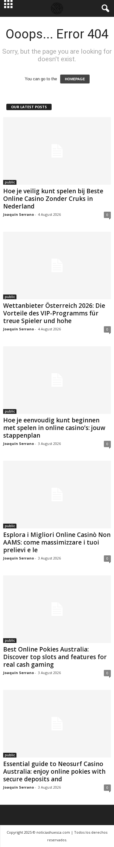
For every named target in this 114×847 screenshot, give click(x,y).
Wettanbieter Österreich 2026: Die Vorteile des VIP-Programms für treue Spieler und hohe (54, 313)
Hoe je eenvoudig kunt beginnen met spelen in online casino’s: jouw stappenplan (54, 428)
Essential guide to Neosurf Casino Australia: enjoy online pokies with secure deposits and (54, 771)
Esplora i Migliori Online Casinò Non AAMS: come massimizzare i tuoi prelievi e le (57, 542)
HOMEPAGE (75, 79)
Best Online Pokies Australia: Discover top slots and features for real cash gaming (55, 657)
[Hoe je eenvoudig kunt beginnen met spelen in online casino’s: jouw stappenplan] (57, 380)
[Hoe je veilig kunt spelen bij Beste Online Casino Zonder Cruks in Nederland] (57, 151)
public (10, 182)
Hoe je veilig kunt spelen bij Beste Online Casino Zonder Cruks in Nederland (53, 198)
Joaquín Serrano (18, 214)
